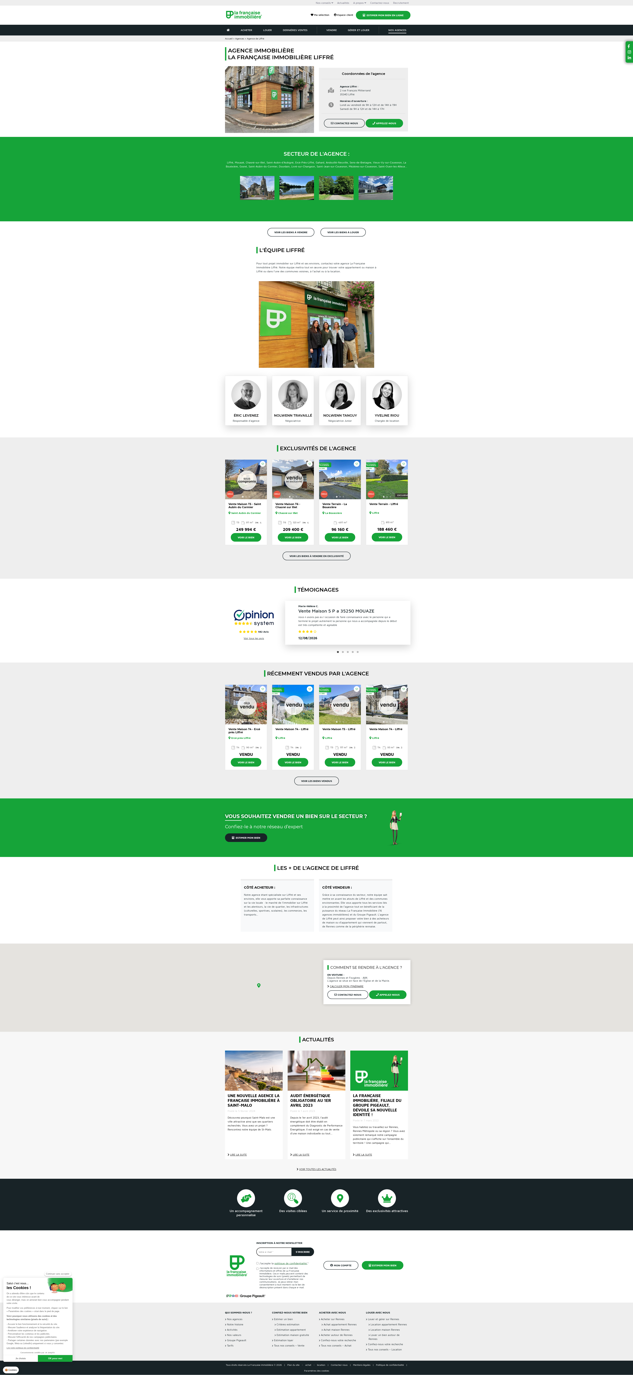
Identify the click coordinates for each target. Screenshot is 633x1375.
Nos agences (397, 30)
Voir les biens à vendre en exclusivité (316, 555)
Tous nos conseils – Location (385, 1349)
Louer (267, 30)
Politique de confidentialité (390, 1365)
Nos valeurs (234, 1335)
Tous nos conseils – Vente (289, 1345)
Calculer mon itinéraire (346, 986)
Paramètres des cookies (316, 1370)
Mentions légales (361, 1365)
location (321, 1365)
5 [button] (357, 652)
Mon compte (342, 1265)
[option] (246, 479)
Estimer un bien (283, 1319)
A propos (358, 2)
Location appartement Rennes (389, 1324)
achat (308, 1365)
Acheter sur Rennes (332, 1319)
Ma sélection (321, 14)
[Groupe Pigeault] (245, 1295)
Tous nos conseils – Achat (336, 1345)
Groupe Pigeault (236, 1340)
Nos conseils (323, 2)
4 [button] (352, 652)
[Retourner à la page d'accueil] (246, 15)
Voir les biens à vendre (290, 232)
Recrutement (401, 2)
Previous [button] (229, 479)
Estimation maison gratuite (293, 1335)
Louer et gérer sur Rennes (383, 1319)
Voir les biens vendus (316, 780)
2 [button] (246, 496)
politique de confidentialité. (290, 1263)
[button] (629, 46)
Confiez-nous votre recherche (338, 1340)
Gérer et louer (358, 30)
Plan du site (293, 1365)
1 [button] (242, 496)
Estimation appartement (291, 1329)
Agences (239, 38)
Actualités (343, 2)
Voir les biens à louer (343, 232)
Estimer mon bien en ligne (385, 15)
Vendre (331, 30)
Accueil (228, 38)
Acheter (246, 30)
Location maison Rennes (385, 1329)
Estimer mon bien (247, 837)
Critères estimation (288, 1324)
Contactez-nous (379, 2)
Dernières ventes (295, 30)
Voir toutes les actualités (317, 1169)
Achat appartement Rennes (340, 1324)
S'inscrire (303, 1251)
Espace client (345, 14)
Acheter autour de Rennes (336, 1335)
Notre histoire (235, 1324)
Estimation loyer (283, 1340)
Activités (232, 1329)
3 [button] (249, 496)
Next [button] (262, 479)
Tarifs (230, 1345)
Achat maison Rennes (336, 1329)
